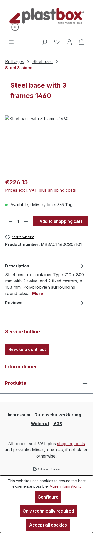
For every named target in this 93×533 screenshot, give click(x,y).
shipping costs (71, 443)
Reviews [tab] (13, 302)
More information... (65, 486)
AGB (57, 423)
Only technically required (48, 511)
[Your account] (69, 42)
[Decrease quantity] (10, 221)
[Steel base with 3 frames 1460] (46, 144)
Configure (48, 497)
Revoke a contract (27, 349)
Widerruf (40, 423)
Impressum (19, 414)
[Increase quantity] (26, 221)
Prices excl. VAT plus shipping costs (40, 190)
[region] (46, 144)
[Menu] (11, 42)
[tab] (45, 279)
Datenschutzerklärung (57, 414)
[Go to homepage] (46, 19)
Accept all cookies (48, 525)
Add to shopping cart (60, 221)
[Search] (44, 42)
